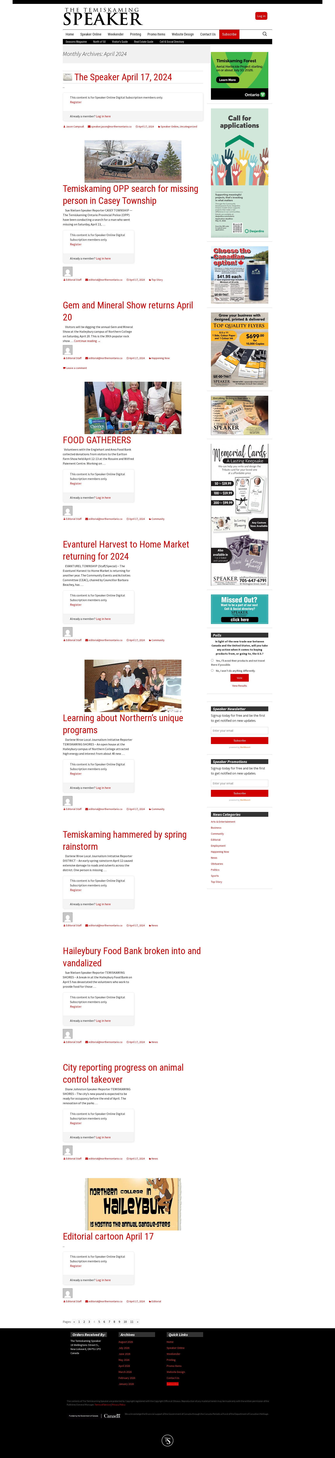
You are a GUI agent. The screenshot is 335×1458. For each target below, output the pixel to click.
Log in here (103, 116)
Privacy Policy (118, 1404)
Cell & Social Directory (172, 41)
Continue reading (87, 341)
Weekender (116, 34)
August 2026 (126, 1342)
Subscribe (229, 34)
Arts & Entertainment (223, 821)
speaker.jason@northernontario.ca (111, 126)
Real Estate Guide (143, 41)
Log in (261, 16)
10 (125, 1322)
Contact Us (208, 34)
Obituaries (217, 863)
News (155, 925)
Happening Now (161, 358)
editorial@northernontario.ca (105, 279)
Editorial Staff (73, 279)
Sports (215, 875)
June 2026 (124, 1354)
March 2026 (125, 1372)
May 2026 (124, 1360)
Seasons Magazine (76, 41)
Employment (218, 845)
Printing (135, 34)
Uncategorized (188, 126)
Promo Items (156, 34)
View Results (239, 685)
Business (216, 827)
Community (158, 519)
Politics (215, 869)
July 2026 (124, 1348)
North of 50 (99, 41)
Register (75, 102)
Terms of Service (103, 1404)
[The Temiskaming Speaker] (103, 16)
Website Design (183, 34)
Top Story (157, 279)
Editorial (156, 1301)
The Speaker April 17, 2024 (123, 77)
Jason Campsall (75, 126)
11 (131, 1322)
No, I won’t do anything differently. (236, 670)
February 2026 (127, 1378)
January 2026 (126, 1384)
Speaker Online (90, 34)
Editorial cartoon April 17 (108, 1236)
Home (70, 34)
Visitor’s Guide (120, 41)
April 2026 (124, 1366)
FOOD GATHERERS (97, 440)
